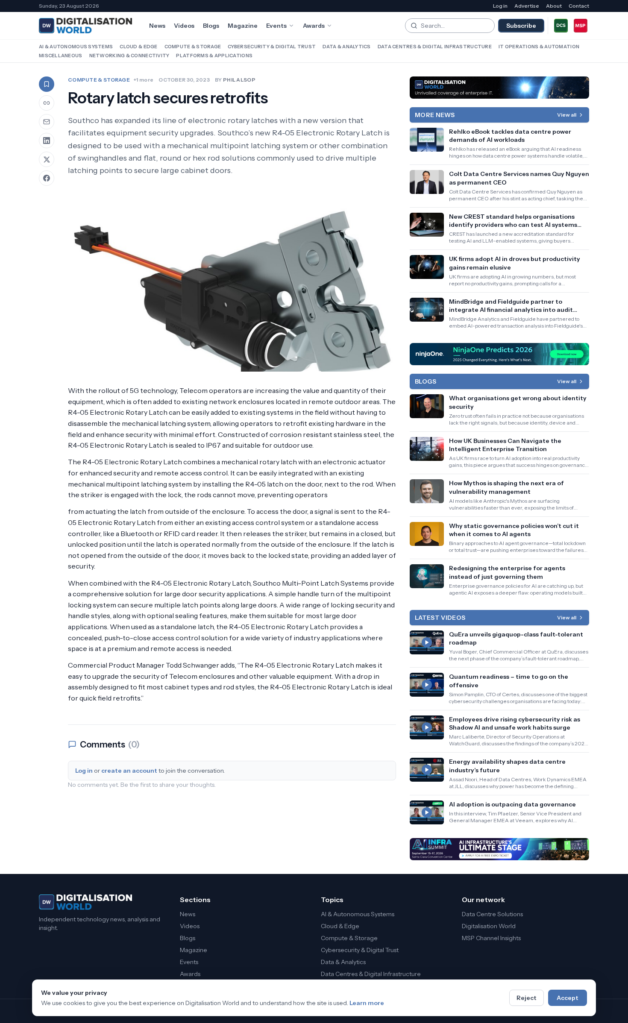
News (157, 25)
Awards (314, 25)
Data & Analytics (346, 47)
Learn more (366, 1003)
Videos (184, 25)
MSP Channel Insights (491, 938)
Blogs (211, 25)
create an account (129, 770)
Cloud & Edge (138, 47)
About (554, 6)
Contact (579, 6)
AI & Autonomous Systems (76, 47)
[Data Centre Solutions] (560, 25)
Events (276, 25)
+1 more (143, 79)
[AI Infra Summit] (499, 849)
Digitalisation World (489, 926)
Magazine (243, 25)
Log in (500, 6)
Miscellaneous (60, 56)
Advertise (526, 6)
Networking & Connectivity (129, 56)
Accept (567, 998)
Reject (526, 998)
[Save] (46, 84)
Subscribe (521, 25)
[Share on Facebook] (46, 178)
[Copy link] (46, 103)
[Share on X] (46, 159)
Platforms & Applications (214, 56)
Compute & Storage (192, 47)
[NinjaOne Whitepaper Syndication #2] (499, 354)
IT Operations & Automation (539, 47)
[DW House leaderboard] (499, 87)
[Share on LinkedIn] (46, 140)
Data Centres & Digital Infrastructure (435, 47)
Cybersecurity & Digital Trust (272, 47)
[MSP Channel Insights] (580, 25)
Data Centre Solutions (492, 914)
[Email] (46, 121)
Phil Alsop (239, 79)
